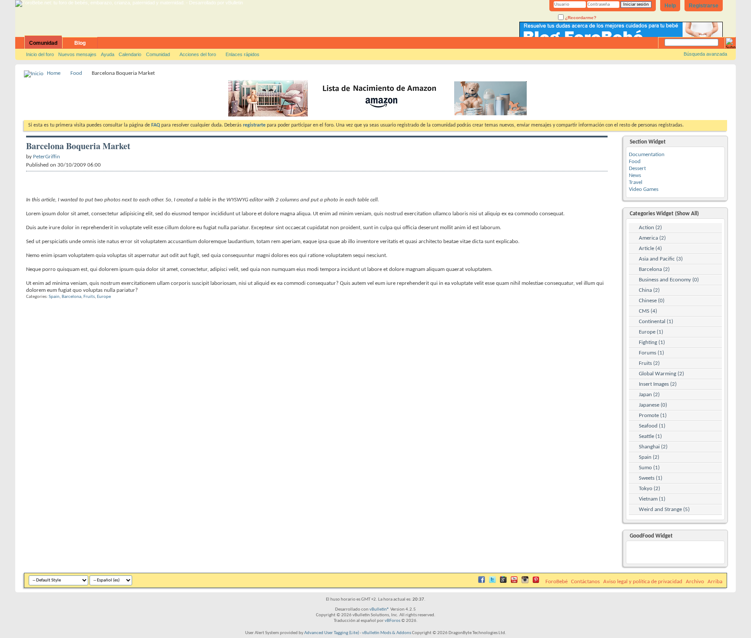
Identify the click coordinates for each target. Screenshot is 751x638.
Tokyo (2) (649, 488)
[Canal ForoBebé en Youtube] (514, 582)
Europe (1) (651, 332)
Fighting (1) (652, 342)
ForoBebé (556, 582)
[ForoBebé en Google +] (503, 582)
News (635, 175)
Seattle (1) (650, 436)
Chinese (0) (652, 301)
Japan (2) (649, 394)
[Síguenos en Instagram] (525, 582)
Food (76, 73)
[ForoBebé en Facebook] (481, 582)
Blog (80, 43)
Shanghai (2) (653, 447)
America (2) (652, 238)
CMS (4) (648, 311)
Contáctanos (585, 582)
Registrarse (703, 6)
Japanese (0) (653, 405)
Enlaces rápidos (242, 54)
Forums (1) (651, 353)
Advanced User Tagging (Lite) (331, 633)
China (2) (649, 290)
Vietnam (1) (652, 499)
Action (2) (650, 227)
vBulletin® (379, 609)
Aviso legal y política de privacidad (642, 582)
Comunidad (43, 43)
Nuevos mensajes (77, 54)
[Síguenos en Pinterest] (535, 582)
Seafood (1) (652, 426)
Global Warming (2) (661, 374)
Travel (635, 182)
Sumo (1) (649, 468)
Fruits (89, 296)
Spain (54, 296)
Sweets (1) (650, 478)
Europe (104, 296)
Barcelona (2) (654, 269)
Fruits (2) (649, 363)
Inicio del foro (40, 54)
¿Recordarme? (580, 17)
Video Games (643, 189)
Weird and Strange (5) (664, 509)
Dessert (637, 168)
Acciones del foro (197, 54)
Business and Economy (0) (669, 280)
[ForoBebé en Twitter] (492, 582)
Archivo (695, 582)
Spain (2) (649, 457)
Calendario (130, 54)
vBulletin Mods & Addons (386, 633)
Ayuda (107, 54)
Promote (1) (653, 415)
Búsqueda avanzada (705, 54)
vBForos (392, 620)
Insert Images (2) (658, 384)
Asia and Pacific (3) (661, 259)
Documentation (647, 154)
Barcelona (71, 296)
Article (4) (650, 248)
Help (670, 6)
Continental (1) (656, 321)
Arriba (715, 582)
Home (53, 73)
